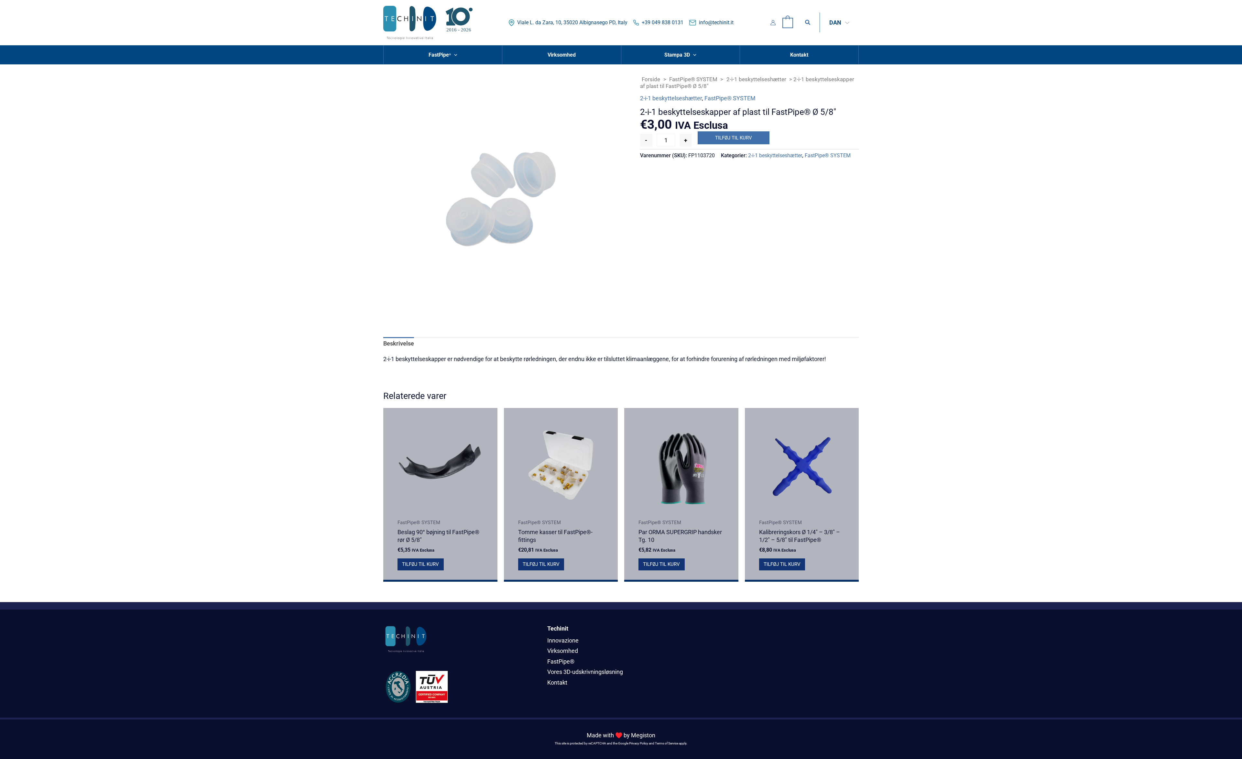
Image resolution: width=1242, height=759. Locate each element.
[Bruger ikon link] (773, 23)
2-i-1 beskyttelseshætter (756, 79)
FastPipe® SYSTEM (693, 79)
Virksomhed (562, 650)
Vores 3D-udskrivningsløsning (585, 671)
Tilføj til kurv (733, 138)
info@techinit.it (716, 22)
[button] (808, 22)
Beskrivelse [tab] (398, 343)
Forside (651, 79)
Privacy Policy (638, 743)
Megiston (643, 735)
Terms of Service (666, 743)
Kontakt (557, 682)
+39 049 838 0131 (662, 22)
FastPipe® (560, 661)
